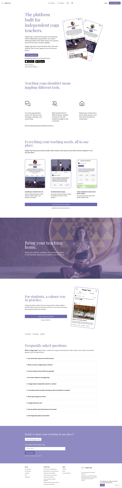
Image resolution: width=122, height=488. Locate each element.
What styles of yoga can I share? (37, 396)
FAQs (67, 3)
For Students (36, 334)
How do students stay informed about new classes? (42, 409)
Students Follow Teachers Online (51, 482)
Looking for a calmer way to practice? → (61, 208)
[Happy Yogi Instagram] (72, 3)
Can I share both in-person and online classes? (41, 358)
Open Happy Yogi (114, 3)
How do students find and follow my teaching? (41, 371)
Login (105, 3)
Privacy (64, 469)
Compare (42, 334)
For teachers (51, 3)
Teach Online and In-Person (50, 475)
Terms (63, 471)
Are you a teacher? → (46, 320)
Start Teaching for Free (33, 439)
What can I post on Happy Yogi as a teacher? (40, 365)
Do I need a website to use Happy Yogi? (39, 377)
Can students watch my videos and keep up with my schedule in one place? (49, 390)
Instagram (27, 477)
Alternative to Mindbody (49, 473)
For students (60, 3)
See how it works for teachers (61, 204)
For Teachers (28, 334)
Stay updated (29, 453)
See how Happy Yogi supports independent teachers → (39, 125)
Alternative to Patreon (49, 477)
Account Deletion (66, 473)
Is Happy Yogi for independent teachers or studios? (42, 384)
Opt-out (117, 485)
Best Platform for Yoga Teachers (51, 471)
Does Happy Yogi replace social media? (38, 415)
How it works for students (46, 316)
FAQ (26, 475)
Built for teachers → (29, 64)
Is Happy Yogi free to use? (35, 403)
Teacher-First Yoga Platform (50, 469)
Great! (102, 485)
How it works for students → (31, 66)
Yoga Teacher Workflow (49, 484)
